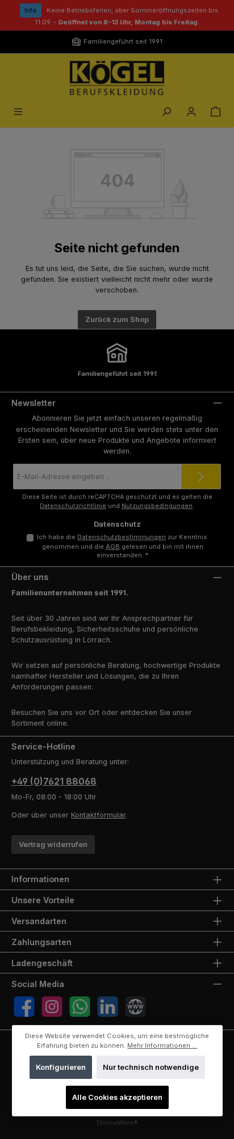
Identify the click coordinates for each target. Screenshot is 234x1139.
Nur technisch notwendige (151, 1067)
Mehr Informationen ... (162, 1045)
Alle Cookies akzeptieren (117, 1097)
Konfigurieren (60, 1067)
